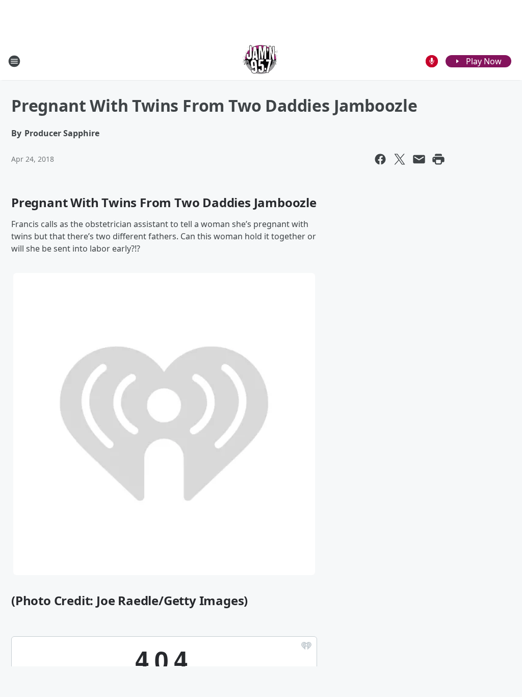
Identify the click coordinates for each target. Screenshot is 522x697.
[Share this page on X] (400, 159)
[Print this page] (438, 159)
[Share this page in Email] (419, 159)
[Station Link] (261, 61)
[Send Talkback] (432, 61)
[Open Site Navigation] (14, 61)
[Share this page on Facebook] (380, 159)
